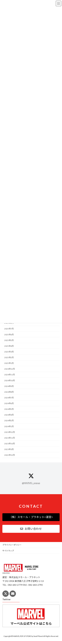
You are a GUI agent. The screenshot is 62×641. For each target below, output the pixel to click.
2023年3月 (9, 449)
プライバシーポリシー (11, 545)
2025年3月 (9, 352)
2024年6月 (9, 403)
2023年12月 (9, 432)
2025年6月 (9, 334)
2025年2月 (9, 357)
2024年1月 (9, 426)
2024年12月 (9, 369)
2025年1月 (9, 363)
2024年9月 (9, 386)
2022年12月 (9, 455)
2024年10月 (9, 380)
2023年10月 (9, 443)
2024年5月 (9, 409)
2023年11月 (9, 438)
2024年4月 (9, 415)
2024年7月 (9, 397)
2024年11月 (9, 374)
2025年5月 (9, 340)
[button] (31, 517)
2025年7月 (9, 328)
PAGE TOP (57, 618)
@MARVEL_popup (31, 483)
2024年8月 (9, 392)
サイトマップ (8, 550)
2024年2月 (9, 420)
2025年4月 (9, 346)
